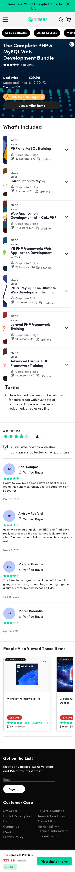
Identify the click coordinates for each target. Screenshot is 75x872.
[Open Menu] (6, 20)
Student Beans (48, 836)
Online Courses (47, 33)
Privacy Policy (13, 836)
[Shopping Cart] (69, 19)
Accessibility (46, 821)
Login (7, 821)
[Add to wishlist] (71, 44)
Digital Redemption (17, 816)
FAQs (7, 831)
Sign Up (14, 789)
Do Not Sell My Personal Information (53, 828)
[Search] (61, 20)
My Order (10, 810)
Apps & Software (16, 33)
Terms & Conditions (51, 816)
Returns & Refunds (51, 810)
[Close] (68, 4)
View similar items (32, 105)
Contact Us (11, 826)
